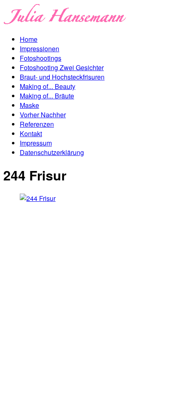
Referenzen (37, 124)
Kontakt (31, 133)
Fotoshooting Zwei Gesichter (62, 67)
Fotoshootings (40, 58)
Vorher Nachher (43, 114)
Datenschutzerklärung (52, 152)
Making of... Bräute (47, 95)
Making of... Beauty (47, 86)
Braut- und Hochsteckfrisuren (62, 77)
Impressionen (39, 48)
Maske (29, 105)
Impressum (36, 143)
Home (28, 39)
